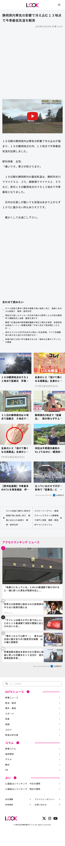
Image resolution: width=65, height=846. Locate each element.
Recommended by (44, 495)
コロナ (8, 729)
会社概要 (9, 799)
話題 (7, 724)
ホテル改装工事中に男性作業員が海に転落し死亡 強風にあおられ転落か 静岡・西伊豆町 (33, 309)
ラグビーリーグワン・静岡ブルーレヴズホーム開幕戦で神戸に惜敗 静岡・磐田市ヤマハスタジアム (46, 517)
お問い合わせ (41, 804)
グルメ (8, 759)
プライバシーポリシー (45, 799)
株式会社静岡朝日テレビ (24, 824)
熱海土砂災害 (11, 734)
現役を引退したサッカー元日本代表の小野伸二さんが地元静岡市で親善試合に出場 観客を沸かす (33, 316)
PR (6, 769)
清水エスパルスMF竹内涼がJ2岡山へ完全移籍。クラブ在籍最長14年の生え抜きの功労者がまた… (33, 333)
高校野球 (9, 753)
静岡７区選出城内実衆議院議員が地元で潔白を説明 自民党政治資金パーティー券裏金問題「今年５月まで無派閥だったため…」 (33, 325)
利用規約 (9, 804)
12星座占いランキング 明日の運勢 (22, 788)
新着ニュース (11, 697)
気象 (7, 718)
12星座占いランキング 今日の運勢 (22, 783)
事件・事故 (10, 708)
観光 (7, 764)
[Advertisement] (32, 63)
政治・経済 (10, 702)
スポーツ (9, 713)
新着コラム (10, 748)
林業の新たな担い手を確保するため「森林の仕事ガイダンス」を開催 (33, 340)
